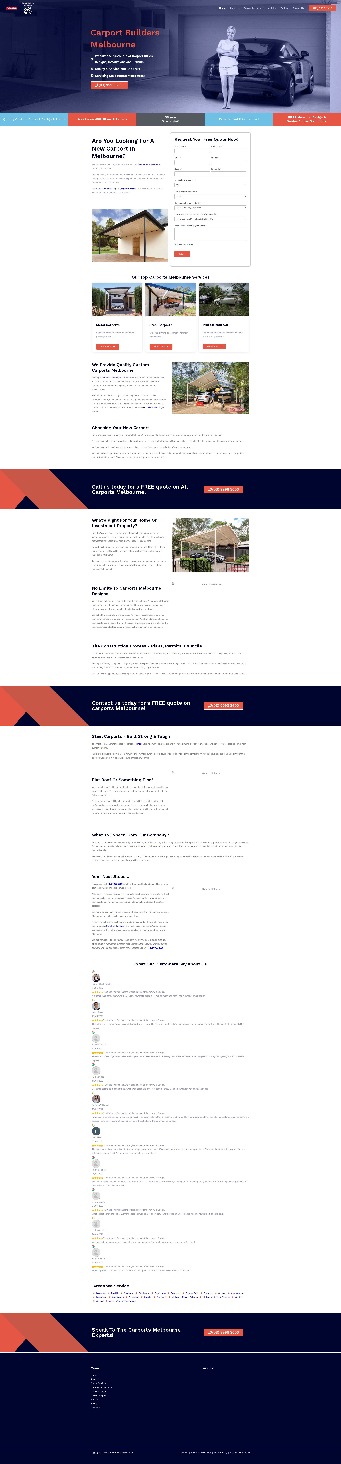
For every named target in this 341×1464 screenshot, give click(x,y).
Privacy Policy (220, 1452)
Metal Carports (100, 1395)
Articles (272, 8)
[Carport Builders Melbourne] (28, 8)
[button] (322, 8)
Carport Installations (102, 1387)
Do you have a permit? (185, 180)
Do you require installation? (187, 203)
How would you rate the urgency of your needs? (196, 214)
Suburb (178, 169)
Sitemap (195, 1452)
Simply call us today (115, 926)
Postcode (216, 169)
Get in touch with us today (104, 188)
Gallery (284, 8)
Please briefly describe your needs (190, 225)
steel (139, 744)
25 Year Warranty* (170, 119)
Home (222, 8)
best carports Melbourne (149, 164)
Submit (182, 254)
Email (177, 158)
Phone (214, 158)
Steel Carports (99, 1391)
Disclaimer (206, 1452)
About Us (234, 8)
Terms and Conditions (240, 1452)
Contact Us (298, 8)
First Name (180, 146)
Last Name (216, 146)
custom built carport (112, 377)
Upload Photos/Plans (183, 244)
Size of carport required (185, 192)
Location (184, 1452)
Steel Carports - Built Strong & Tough (131, 736)
